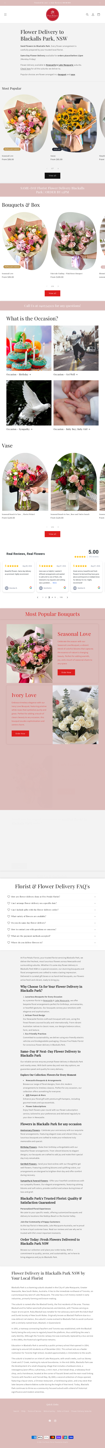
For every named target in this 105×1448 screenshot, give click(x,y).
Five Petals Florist (48, 1442)
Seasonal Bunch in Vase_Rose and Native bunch (70, 514)
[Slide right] (58, 168)
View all (52, 175)
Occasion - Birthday (17, 374)
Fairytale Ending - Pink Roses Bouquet (66, 273)
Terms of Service (34, 1411)
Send (19, 866)
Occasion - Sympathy (18, 429)
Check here (25, 68)
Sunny (53, 156)
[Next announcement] (100, 3)
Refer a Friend (63, 1411)
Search (16, 1411)
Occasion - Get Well (64, 374)
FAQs (23, 1411)
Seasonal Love (7, 156)
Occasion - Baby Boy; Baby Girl (70, 429)
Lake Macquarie (62, 1000)
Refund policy (49, 1411)
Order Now (66, 672)
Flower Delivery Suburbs (81, 1411)
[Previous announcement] (5, 3)
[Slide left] (47, 168)
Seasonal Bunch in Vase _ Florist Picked (18, 514)
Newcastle (47, 1000)
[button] (5, 14)
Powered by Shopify (61, 1442)
